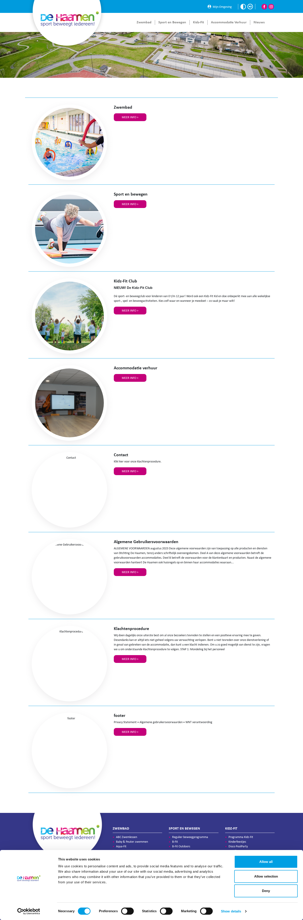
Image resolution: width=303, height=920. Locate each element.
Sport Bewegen (172, 22)
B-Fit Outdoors (181, 846)
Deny (266, 891)
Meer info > (130, 117)
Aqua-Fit (121, 846)
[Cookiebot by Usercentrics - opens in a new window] (28, 911)
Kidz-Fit (198, 22)
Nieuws (259, 22)
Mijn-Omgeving (222, 6)
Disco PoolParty (238, 846)
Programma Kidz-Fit (240, 837)
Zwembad (144, 22)
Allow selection (266, 876)
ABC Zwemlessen (126, 837)
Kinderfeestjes (237, 842)
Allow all (266, 862)
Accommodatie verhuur (229, 22)
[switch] (127, 911)
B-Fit (175, 842)
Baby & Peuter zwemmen (132, 842)
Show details (231, 911)
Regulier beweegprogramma (190, 837)
